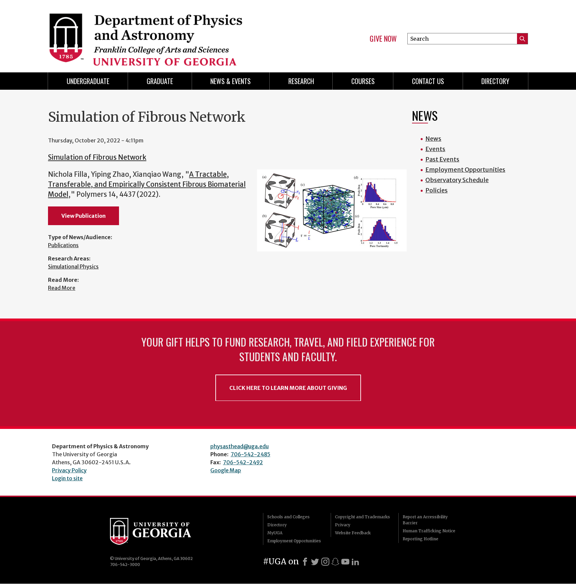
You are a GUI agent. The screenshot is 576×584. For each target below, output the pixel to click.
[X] (315, 562)
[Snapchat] (335, 562)
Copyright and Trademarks (362, 516)
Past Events (442, 159)
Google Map (225, 470)
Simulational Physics (73, 266)
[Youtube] (345, 562)
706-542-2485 (250, 454)
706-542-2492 (243, 462)
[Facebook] (305, 562)
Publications (63, 245)
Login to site (67, 478)
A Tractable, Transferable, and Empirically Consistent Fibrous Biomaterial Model (147, 184)
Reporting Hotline (420, 538)
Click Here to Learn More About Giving (288, 388)
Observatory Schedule (457, 180)
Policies (436, 190)
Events (435, 149)
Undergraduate (88, 81)
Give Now (383, 39)
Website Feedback (353, 532)
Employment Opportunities (465, 169)
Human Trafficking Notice (429, 530)
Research (301, 81)
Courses (363, 81)
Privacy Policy (69, 470)
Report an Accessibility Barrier (425, 519)
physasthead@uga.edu (239, 446)
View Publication (83, 215)
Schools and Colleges (288, 516)
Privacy (342, 524)
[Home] (164, 33)
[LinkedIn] (355, 562)
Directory (495, 81)
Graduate (160, 81)
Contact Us (428, 81)
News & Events (230, 81)
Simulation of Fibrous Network (97, 157)
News (433, 138)
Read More (61, 287)
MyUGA (274, 532)
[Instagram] (325, 562)
